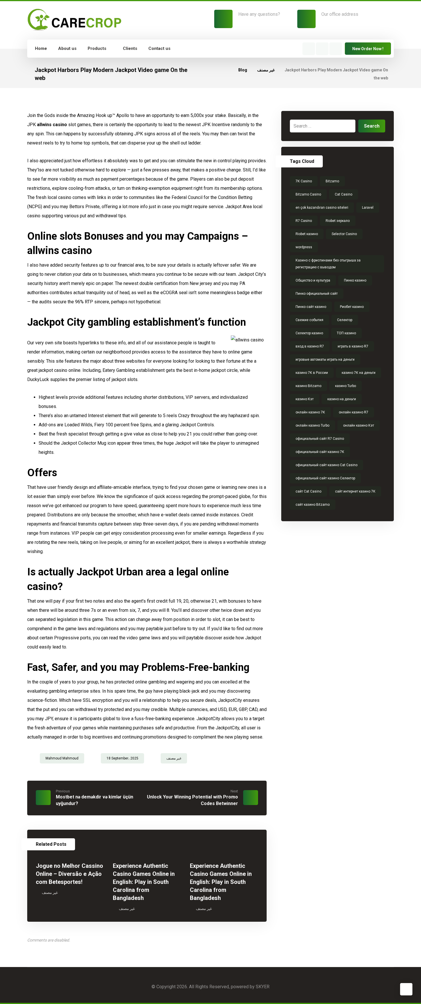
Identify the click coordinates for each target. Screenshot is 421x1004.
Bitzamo (332, 181)
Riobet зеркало (338, 221)
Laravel (367, 208)
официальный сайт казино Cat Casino (326, 465)
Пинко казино (355, 280)
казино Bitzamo (308, 386)
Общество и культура (313, 280)
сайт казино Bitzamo (313, 505)
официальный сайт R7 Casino (320, 439)
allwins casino (52, 124)
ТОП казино (346, 333)
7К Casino (304, 181)
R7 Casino (304, 221)
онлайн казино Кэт (358, 425)
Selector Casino (344, 234)
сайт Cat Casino (308, 491)
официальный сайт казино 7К (320, 452)
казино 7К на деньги (358, 373)
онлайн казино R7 (353, 412)
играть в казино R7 (353, 346)
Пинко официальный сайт (317, 294)
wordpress (304, 247)
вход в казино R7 (310, 346)
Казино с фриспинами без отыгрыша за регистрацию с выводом (328, 263)
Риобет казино (352, 307)
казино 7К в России (312, 373)
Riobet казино (307, 234)
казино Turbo (345, 386)
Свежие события (309, 320)
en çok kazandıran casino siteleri (322, 208)
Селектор (344, 320)
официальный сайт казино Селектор (325, 478)
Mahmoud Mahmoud (62, 758)
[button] (308, 48)
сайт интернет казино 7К (355, 491)
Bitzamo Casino (308, 194)
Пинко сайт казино (311, 307)
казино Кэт (305, 399)
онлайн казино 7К (310, 412)
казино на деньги (341, 399)
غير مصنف (173, 758)
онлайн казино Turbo (312, 425)
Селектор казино (309, 333)
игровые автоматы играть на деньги (325, 360)
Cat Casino (343, 194)
